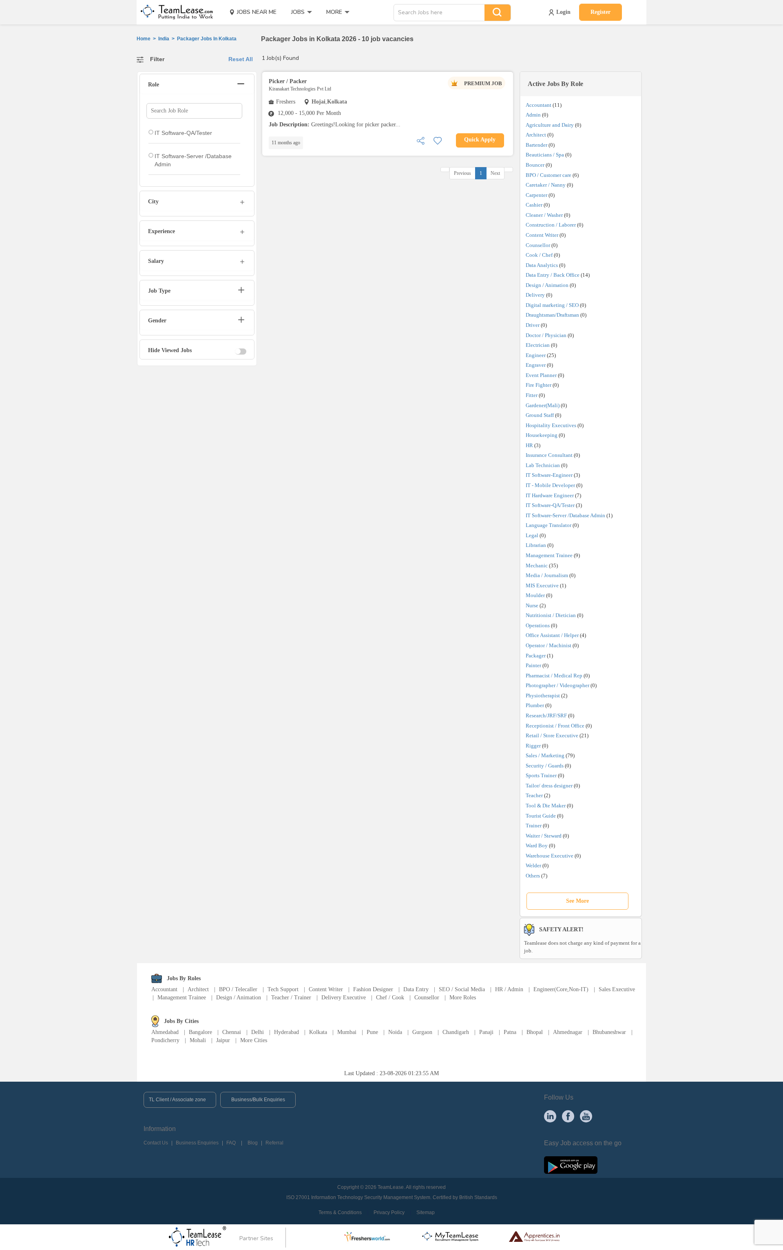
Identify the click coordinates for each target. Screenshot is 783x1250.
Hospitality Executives (551, 425)
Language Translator (548, 525)
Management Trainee (549, 555)
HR (529, 445)
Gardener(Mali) (543, 405)
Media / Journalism (547, 575)
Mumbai (346, 1032)
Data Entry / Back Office (553, 275)
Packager (536, 656)
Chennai (231, 1032)
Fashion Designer (373, 989)
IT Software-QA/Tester (550, 505)
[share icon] (420, 140)
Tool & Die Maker (546, 805)
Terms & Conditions (340, 1212)
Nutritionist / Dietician (551, 615)
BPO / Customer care (548, 175)
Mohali (198, 1040)
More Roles (462, 997)
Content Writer (542, 235)
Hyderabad (286, 1032)
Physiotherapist (543, 695)
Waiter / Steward (544, 836)
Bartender (536, 145)
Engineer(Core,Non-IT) (560, 989)
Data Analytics (542, 265)
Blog (253, 1143)
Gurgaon (422, 1032)
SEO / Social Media (462, 989)
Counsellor (538, 245)
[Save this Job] (437, 140)
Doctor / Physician (546, 335)
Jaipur (223, 1040)
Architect (536, 135)
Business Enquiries (197, 1143)
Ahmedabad (165, 1032)
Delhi (257, 1032)
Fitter (531, 395)
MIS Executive (542, 585)
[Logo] (174, 12)
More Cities (253, 1040)
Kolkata (318, 1032)
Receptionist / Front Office (555, 726)
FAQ (231, 1143)
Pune (372, 1032)
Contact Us (156, 1143)
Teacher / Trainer (291, 997)
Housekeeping (541, 435)
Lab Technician (543, 465)
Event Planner (541, 375)
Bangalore (200, 1032)
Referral (274, 1143)
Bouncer (535, 165)
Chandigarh (455, 1032)
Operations (538, 625)
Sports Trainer (541, 775)
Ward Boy (537, 845)
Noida (395, 1032)
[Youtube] (586, 1116)
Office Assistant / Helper (552, 635)
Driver (533, 325)
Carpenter (536, 195)
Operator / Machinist (548, 645)
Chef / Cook (390, 997)
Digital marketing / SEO (552, 305)
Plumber (535, 705)
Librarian (536, 545)
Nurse (532, 605)
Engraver (536, 365)
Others (533, 876)
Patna (510, 1032)
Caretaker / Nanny (546, 185)
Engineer (536, 355)
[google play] (570, 1164)
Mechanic (537, 565)
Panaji (486, 1032)
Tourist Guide (541, 816)
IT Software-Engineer (549, 475)
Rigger (533, 746)
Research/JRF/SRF (546, 715)
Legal (532, 535)
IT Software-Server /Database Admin (565, 515)
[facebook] (568, 1116)
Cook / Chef (539, 255)
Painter (533, 665)
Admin (533, 115)
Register (600, 12)
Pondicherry (165, 1040)
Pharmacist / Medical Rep (554, 675)
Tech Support (283, 989)
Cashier (534, 205)
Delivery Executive (343, 997)
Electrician (538, 345)
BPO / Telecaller (238, 989)
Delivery (535, 295)
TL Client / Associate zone (177, 1099)
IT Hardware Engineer (550, 495)
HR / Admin (509, 989)
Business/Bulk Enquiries (258, 1099)
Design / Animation (547, 285)
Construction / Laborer (551, 225)
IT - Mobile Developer (550, 485)
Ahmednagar (567, 1032)
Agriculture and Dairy (550, 125)
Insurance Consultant (549, 455)
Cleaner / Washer (544, 215)
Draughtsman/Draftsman (552, 315)
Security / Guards (545, 766)
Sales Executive (617, 989)
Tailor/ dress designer (549, 786)
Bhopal (534, 1032)
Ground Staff (540, 415)
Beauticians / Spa (545, 155)
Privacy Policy (389, 1212)
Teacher (534, 795)
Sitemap (425, 1212)
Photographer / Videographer (557, 685)
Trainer (534, 825)
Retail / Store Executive (552, 735)
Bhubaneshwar (609, 1032)
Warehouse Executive (549, 856)
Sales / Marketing (545, 755)
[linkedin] (550, 1116)
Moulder (535, 595)
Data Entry (416, 989)
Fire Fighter (538, 385)
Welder (533, 865)
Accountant (538, 105)
